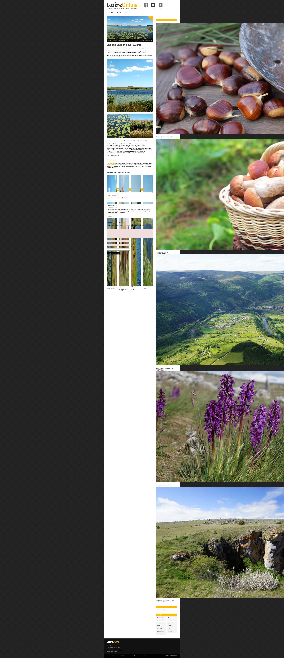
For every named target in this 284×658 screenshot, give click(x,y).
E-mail (108, 243)
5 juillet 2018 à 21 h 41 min (112, 207)
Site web (108, 247)
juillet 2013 (170, 617)
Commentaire (110, 227)
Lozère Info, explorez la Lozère (162, 610)
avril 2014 (159, 625)
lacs (114, 155)
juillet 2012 (170, 628)
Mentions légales (173, 655)
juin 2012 (170, 631)
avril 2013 (170, 622)
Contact (166, 655)
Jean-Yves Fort (112, 163)
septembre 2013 (160, 631)
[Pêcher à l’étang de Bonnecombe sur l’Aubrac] (136, 285)
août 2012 (170, 625)
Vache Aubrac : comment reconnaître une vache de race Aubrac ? (123, 288)
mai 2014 (159, 622)
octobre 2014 (160, 617)
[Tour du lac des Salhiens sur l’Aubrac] (112, 285)
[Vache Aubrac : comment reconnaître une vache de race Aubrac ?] (124, 285)
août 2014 (159, 620)
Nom (108, 239)
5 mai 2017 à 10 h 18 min (112, 195)
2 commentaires (146, 40)
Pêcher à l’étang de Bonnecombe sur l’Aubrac (135, 288)
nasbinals (117, 155)
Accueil (111, 12)
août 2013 (159, 634)
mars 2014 (159, 628)
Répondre (110, 200)
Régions (119, 12)
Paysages (151, 18)
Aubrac (111, 155)
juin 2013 (170, 620)
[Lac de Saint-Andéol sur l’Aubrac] (148, 285)
